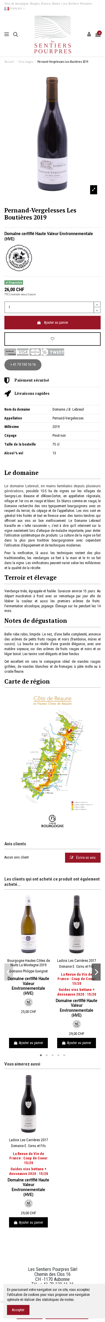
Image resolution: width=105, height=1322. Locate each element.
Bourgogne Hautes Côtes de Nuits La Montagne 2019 (28, 962)
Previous (8, 972)
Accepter (18, 1310)
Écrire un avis (85, 858)
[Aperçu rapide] (32, 953)
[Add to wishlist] (52, 339)
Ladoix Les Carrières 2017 (76, 960)
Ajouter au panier (56, 323)
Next (96, 972)
